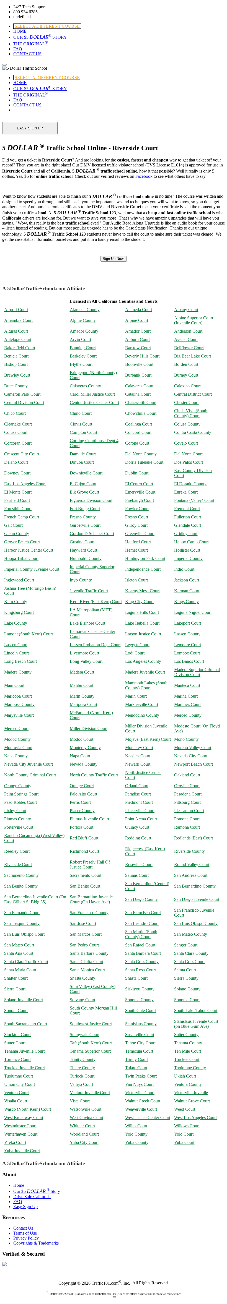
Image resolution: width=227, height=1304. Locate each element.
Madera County (18, 672)
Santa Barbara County (89, 953)
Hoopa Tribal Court (21, 558)
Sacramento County (21, 875)
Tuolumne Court (18, 1076)
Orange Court (82, 785)
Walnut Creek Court (142, 1101)
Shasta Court (136, 978)
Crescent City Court (21, 454)
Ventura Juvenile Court (90, 1092)
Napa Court (80, 755)
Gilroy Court (136, 525)
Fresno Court (136, 517)
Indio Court (184, 569)
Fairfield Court (17, 500)
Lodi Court (135, 653)
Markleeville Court (141, 704)
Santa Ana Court (18, 953)
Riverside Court (18, 864)
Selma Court (185, 969)
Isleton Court (136, 580)
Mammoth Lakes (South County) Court (146, 685)
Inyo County (81, 580)
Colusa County (187, 424)
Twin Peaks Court (141, 1076)
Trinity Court (136, 1059)
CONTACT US (27, 53)
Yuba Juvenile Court (22, 1150)
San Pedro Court (84, 945)
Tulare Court (136, 1067)
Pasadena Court (188, 794)
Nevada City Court (190, 755)
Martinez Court (187, 704)
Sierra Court (14, 989)
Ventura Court (16, 1092)
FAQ (17, 48)
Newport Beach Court (193, 764)
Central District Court (193, 394)
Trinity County (83, 1059)
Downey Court (17, 473)
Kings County (186, 601)
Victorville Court (139, 1092)
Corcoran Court (18, 443)
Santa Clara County (191, 953)
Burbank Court (138, 375)
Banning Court (83, 347)
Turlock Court (82, 1076)
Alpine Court (136, 320)
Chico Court (15, 413)
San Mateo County (190, 934)
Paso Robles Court (20, 802)
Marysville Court (19, 715)
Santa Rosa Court (140, 969)
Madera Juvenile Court (145, 672)
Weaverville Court (141, 1109)
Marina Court (186, 696)
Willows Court (187, 1125)
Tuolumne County (190, 1067)
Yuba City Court (84, 1142)
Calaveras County (85, 386)
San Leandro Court (142, 923)
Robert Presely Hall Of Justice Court (90, 864)
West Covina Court (86, 1117)
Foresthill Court (18, 508)
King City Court (139, 601)
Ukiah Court (185, 1076)
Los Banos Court (189, 661)
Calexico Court (187, 386)
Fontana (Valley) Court (194, 500)
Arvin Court (80, 339)
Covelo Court (186, 443)
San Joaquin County (22, 923)
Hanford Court (138, 541)
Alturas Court (16, 331)
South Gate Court (140, 1010)
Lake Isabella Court (142, 623)
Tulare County (82, 1067)
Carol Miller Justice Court (92, 394)
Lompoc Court (187, 653)
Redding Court (138, 838)
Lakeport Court (187, 623)
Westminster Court (20, 1125)
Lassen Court (15, 644)
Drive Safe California (32, 1196)
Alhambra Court (18, 320)
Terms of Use (25, 1233)
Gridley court (185, 533)
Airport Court (16, 309)
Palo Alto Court (83, 794)
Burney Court (186, 375)
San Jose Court (83, 923)
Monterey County (85, 747)
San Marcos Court (86, 934)
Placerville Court (139, 810)
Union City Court (19, 1084)
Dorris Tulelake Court (144, 462)
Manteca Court (187, 685)
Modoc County (17, 739)
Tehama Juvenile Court (24, 1051)
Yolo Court (184, 1134)
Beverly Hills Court (142, 356)
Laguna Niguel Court (192, 612)
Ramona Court (187, 827)
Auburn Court (137, 339)
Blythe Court (81, 364)
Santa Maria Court (20, 969)
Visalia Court (15, 1101)
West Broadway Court (23, 1117)
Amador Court (138, 331)
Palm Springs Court (21, 794)
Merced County (188, 715)
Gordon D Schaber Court (92, 533)
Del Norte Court (188, 454)
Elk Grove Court (84, 492)
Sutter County (186, 1034)
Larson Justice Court (143, 634)
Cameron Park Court (22, 394)
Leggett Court (137, 644)
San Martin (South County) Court (141, 934)
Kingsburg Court (19, 612)
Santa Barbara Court (143, 953)
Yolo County (136, 1134)
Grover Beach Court (22, 541)
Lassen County (187, 634)
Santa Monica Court (87, 969)
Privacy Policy (26, 1238)
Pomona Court (187, 819)
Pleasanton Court (189, 810)
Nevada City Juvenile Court (28, 764)
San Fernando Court (22, 912)
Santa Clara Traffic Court (26, 961)
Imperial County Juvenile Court (31, 569)
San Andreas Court (190, 875)
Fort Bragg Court (85, 508)
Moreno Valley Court (192, 747)
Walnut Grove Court (192, 1101)
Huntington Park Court (145, 558)
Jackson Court (186, 580)
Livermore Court (84, 653)
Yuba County (136, 1142)
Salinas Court (137, 875)
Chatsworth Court (140, 402)
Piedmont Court (139, 802)
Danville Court (83, 454)
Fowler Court (137, 508)
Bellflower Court (189, 347)
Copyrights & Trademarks (36, 1243)
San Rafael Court (140, 945)
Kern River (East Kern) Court (96, 601)
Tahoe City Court (140, 1042)
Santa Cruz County (142, 961)
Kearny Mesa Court (142, 590)
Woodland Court (84, 1134)
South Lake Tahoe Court (195, 1010)
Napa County (16, 755)
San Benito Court (85, 886)
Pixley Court (15, 810)
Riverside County (189, 851)
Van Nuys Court (139, 1084)
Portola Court (81, 827)
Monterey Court (139, 747)
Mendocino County (142, 715)
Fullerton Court (187, 517)
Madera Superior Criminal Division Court (197, 672)
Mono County (186, 739)
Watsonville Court (85, 1109)
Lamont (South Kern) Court (28, 634)
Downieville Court (86, 473)
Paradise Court (138, 794)
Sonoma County (139, 999)
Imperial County (188, 558)
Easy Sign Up (25, 1206)
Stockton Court (17, 1034)
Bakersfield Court (19, 347)
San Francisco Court (143, 912)
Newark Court (137, 764)
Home (18, 1185)
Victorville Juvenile (191, 1092)
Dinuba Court (82, 462)
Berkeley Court (83, 356)
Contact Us (23, 1228)
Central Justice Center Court (94, 402)
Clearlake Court (18, 424)
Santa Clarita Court (86, 961)
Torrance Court (17, 1059)
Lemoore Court (187, 644)
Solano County (187, 989)
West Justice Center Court (147, 1117)
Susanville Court (139, 1034)
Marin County (82, 696)
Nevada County (83, 764)
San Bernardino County (195, 886)
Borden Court (186, 364)
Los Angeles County (143, 661)
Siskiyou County (139, 989)
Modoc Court (81, 739)
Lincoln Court (16, 653)
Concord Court (138, 432)
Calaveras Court (139, 386)
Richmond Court (84, 851)
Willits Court (136, 1125)
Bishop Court (16, 364)
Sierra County (186, 978)
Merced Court (16, 728)
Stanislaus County (141, 1023)
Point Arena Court (141, 819)
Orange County (17, 785)
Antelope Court (17, 339)
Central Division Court (24, 402)
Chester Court (186, 402)
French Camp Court (21, 517)
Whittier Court (82, 1125)
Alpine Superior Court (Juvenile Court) (193, 320)
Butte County (16, 386)
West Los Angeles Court (195, 1117)
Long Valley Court (86, 661)
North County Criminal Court (30, 775)
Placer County (82, 810)
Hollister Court (187, 550)
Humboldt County (86, 558)
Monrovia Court (18, 747)
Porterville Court (18, 827)
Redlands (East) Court (193, 838)
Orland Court (136, 785)
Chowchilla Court (140, 413)
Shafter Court (16, 978)
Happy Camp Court (191, 541)
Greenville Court (139, 533)
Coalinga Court (138, 424)
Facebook (144, 176)
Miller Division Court (88, 728)
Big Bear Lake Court (192, 356)
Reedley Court (17, 851)
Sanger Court (185, 945)
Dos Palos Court (188, 462)
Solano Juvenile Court (23, 999)
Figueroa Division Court (91, 500)
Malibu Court (81, 685)
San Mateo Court (19, 945)
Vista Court (80, 1101)
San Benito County (21, 886)
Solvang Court (82, 999)
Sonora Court (16, 1010)
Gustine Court (82, 541)
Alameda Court (138, 309)
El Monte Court (18, 492)
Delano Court (16, 462)
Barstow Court (138, 347)
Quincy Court (137, 827)
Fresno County (83, 517)
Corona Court (137, 443)
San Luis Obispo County (196, 923)
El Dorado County (190, 483)
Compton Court (83, 432)
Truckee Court (186, 1059)
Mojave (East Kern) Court (148, 739)
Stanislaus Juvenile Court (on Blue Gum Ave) (196, 1024)
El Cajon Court (83, 483)
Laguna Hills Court (142, 612)
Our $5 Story (36, 1191)
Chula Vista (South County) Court (190, 413)
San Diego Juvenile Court (196, 899)
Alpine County (83, 320)
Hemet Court (136, 550)
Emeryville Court (140, 492)
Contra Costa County (192, 432)
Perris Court (80, 802)
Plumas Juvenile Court (89, 819)
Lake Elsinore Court (87, 623)
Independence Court (143, 569)
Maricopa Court (18, 696)
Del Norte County (141, 454)
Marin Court (136, 696)
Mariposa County (19, 704)
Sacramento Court (85, 875)
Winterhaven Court (20, 1134)
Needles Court (137, 755)
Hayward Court (83, 550)
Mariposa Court (83, 704)
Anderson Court (188, 331)
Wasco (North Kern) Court (27, 1109)
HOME (20, 31)
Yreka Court (15, 1142)
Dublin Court (136, 473)
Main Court (14, 685)
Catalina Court (138, 394)
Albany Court (186, 309)
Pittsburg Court (187, 802)
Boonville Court (139, 364)
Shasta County (82, 978)
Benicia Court (16, 356)
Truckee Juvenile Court (24, 1067)
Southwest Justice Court (91, 1023)
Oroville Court (187, 785)
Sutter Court (14, 1042)
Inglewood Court (19, 580)
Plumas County (17, 819)
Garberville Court (85, 525)
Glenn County (16, 533)
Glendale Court (187, 525)
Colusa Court (15, 432)
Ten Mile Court (187, 1051)
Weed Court (184, 1109)
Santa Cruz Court (189, 961)
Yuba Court (184, 1142)
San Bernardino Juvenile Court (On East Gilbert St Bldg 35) (35, 899)
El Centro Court (139, 483)
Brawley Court (17, 375)
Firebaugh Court (139, 500)
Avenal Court (186, 339)
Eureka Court (186, 492)
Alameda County (85, 309)
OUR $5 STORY (40, 37)
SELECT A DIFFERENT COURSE (47, 26)
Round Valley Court (191, 864)
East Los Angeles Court (25, 483)
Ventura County (188, 1084)
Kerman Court (186, 590)
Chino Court (81, 413)
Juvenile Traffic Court (89, 590)
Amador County (84, 331)
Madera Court (82, 672)
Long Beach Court (20, 661)
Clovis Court (81, 424)
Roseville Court (139, 864)
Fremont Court (187, 508)
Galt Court (13, 525)
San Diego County (141, 899)
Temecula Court (139, 1051)
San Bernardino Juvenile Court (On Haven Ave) (91, 899)
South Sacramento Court (25, 1023)
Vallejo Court (81, 1084)
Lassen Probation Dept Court (95, 644)
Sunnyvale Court (84, 1034)
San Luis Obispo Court (24, 934)
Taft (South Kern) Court (91, 1042)
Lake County (15, 623)
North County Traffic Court (94, 775)
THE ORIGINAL (30, 43)
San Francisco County (89, 912)
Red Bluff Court (84, 838)
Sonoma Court (187, 999)
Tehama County (188, 1042)
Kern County (15, 601)
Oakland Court (187, 775)
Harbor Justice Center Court (28, 550)
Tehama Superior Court (90, 1051)
